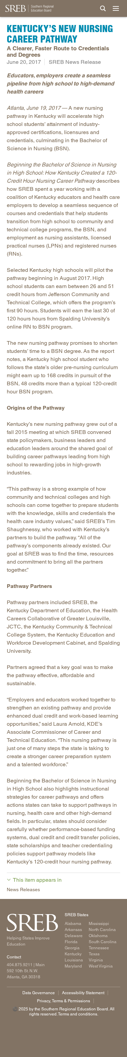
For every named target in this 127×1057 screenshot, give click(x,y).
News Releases (23, 889)
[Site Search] (103, 8)
